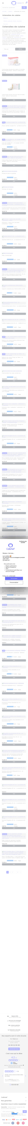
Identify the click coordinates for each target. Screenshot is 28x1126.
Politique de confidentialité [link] (8, 576)
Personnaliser (14, 582)
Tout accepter (14, 578)
